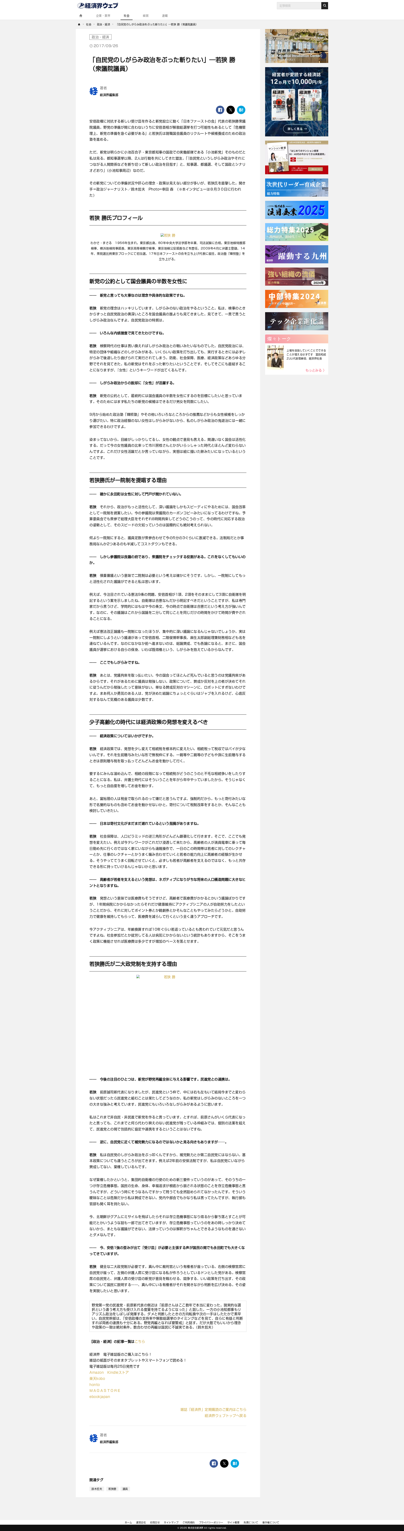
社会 (126, 15)
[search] (324, 5)
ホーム (128, 1522)
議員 (125, 1489)
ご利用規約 (189, 1522)
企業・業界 (103, 15)
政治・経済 (100, 37)
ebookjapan (99, 1396)
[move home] (79, 24)
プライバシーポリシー (211, 1522)
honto (94, 1384)
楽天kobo (97, 1378)
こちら (140, 1341)
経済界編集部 (109, 94)
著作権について (270, 1522)
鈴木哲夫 (97, 1489)
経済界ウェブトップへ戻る (225, 1415)
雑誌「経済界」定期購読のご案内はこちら (214, 1409)
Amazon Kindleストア (109, 1372)
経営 (146, 15)
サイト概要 (233, 1522)
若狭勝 (112, 1489)
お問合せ (155, 1522)
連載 (165, 15)
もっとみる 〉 (316, 370)
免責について (251, 1522)
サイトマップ (171, 1522)
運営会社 (141, 1522)
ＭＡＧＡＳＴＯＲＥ (105, 1390)
